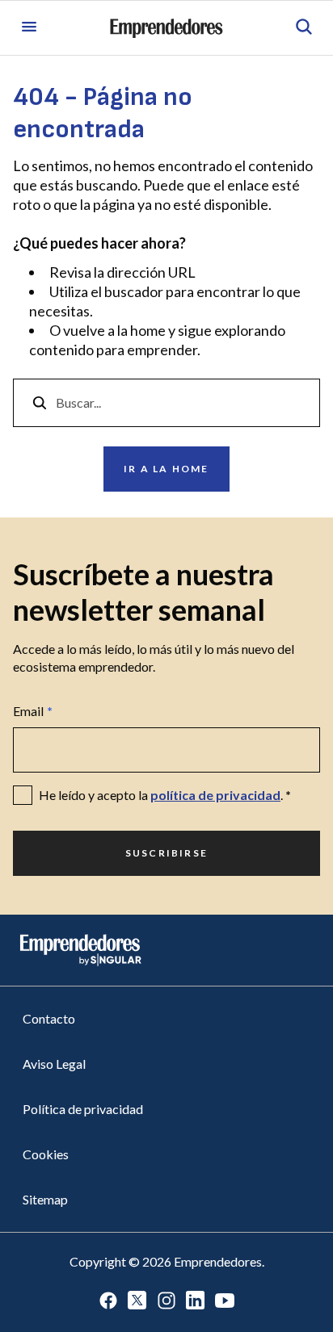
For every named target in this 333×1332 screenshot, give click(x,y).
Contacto (49, 1018)
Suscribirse (166, 853)
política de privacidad (215, 794)
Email (33, 710)
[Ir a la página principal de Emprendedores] (166, 28)
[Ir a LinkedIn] (195, 1302)
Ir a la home (166, 469)
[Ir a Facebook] (108, 1302)
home (148, 330)
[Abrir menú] (29, 28)
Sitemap (45, 1199)
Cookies (46, 1154)
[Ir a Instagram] (166, 1302)
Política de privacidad (83, 1108)
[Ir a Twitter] (137, 1302)
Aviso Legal (54, 1063)
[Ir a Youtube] (224, 1302)
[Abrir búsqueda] (304, 28)
